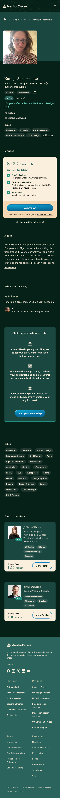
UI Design (24, 130)
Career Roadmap (14, 747)
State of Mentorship (41, 747)
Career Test (12, 742)
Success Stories (39, 687)
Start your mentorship (30, 413)
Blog (34, 775)
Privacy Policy (28, 787)
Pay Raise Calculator (16, 753)
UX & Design (33, 135)
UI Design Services (41, 698)
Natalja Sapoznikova (42, 19)
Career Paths (38, 764)
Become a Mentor (15, 704)
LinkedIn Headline (15, 768)
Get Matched (13, 687)
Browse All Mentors (16, 692)
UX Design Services (41, 692)
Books (35, 759)
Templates (37, 770)
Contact (10, 664)
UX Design (11, 130)
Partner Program (39, 727)
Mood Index (37, 753)
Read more (10, 267)
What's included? (45, 214)
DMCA (9, 791)
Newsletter (37, 742)
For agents (19, 791)
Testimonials (12, 715)
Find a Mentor (19, 19)
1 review (20, 98)
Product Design (40, 130)
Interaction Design (15, 135)
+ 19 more (48, 135)
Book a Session (14, 698)
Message (25, 92)
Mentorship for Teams (17, 709)
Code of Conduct (44, 787)
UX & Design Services (42, 722)
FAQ (8, 787)
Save (11, 92)
